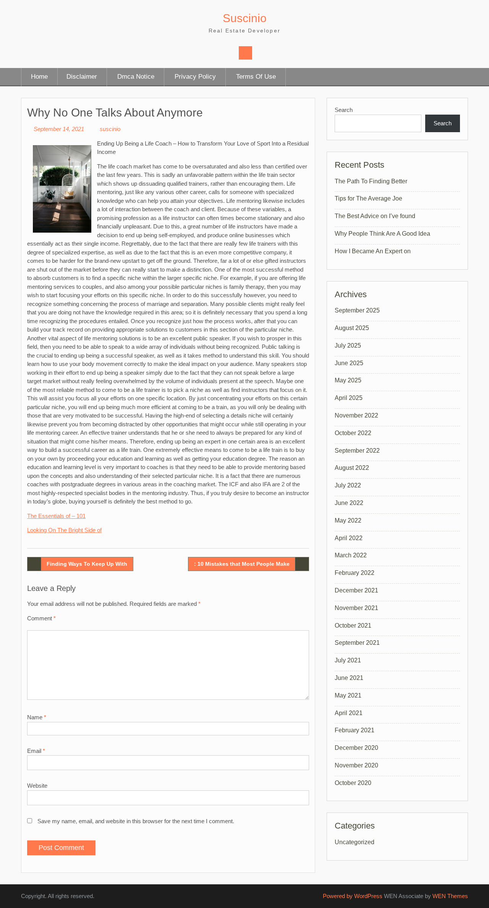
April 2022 (349, 538)
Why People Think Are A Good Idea (382, 233)
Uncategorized (354, 842)
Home (39, 76)
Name (36, 717)
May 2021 (348, 695)
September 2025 (357, 310)
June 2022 (349, 503)
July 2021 (348, 660)
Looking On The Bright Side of (64, 530)
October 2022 (353, 433)
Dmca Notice (135, 76)
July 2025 (348, 345)
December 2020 (356, 748)
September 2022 (357, 450)
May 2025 (348, 380)
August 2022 (352, 468)
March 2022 (351, 555)
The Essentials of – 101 (56, 516)
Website (37, 785)
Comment (41, 618)
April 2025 (349, 398)
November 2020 (356, 765)
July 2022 (348, 485)
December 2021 (356, 590)
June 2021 (349, 678)
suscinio (110, 129)
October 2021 (353, 625)
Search (344, 110)
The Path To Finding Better (371, 181)
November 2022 (356, 415)
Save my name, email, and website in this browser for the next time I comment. (135, 821)
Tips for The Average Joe (368, 198)
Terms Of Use (256, 76)
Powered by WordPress (352, 896)
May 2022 (348, 520)
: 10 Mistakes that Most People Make (242, 564)
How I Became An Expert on (373, 251)
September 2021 (357, 642)
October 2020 (353, 783)
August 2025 (352, 328)
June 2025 (349, 363)
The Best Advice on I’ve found (375, 216)
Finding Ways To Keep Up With (87, 564)
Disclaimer (81, 76)
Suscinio (245, 18)
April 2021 (349, 713)
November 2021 (356, 608)
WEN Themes (450, 896)
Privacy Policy (195, 76)
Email (36, 751)
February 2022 (354, 573)
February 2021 (354, 730)
